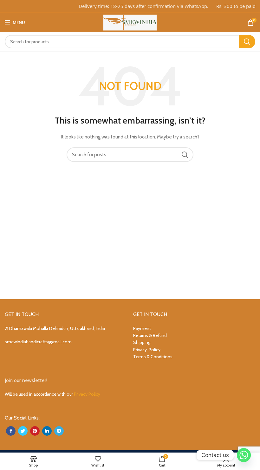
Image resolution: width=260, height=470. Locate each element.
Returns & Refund (150, 335)
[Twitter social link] (23, 431)
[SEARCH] (247, 41)
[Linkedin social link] (47, 431)
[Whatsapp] (244, 455)
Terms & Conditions (152, 356)
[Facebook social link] (11, 431)
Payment (142, 328)
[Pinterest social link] (35, 431)
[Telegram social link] (59, 431)
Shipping (141, 342)
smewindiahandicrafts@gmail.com (38, 342)
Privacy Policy (146, 349)
